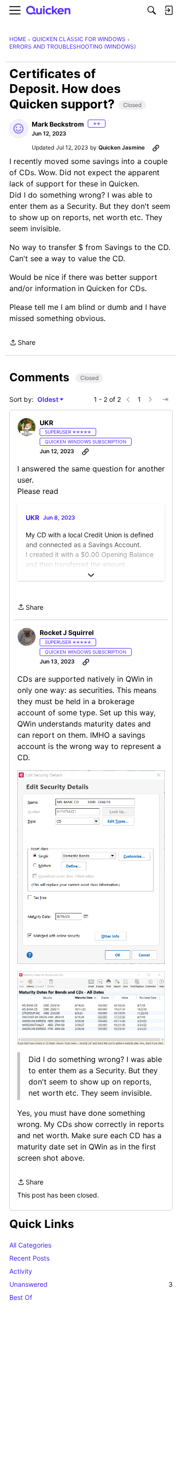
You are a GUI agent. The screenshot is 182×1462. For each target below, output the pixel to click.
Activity (20, 1271)
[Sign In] (168, 10)
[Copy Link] (155, 147)
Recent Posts (29, 1258)
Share (22, 343)
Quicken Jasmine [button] (121, 147)
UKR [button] (46, 423)
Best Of (20, 1297)
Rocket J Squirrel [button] (67, 632)
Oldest (48, 399)
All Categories (30, 1245)
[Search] (151, 10)
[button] (18, 128)
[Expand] (91, 575)
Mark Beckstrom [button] (58, 124)
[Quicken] (48, 10)
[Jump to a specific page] (165, 399)
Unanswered (91, 1284)
